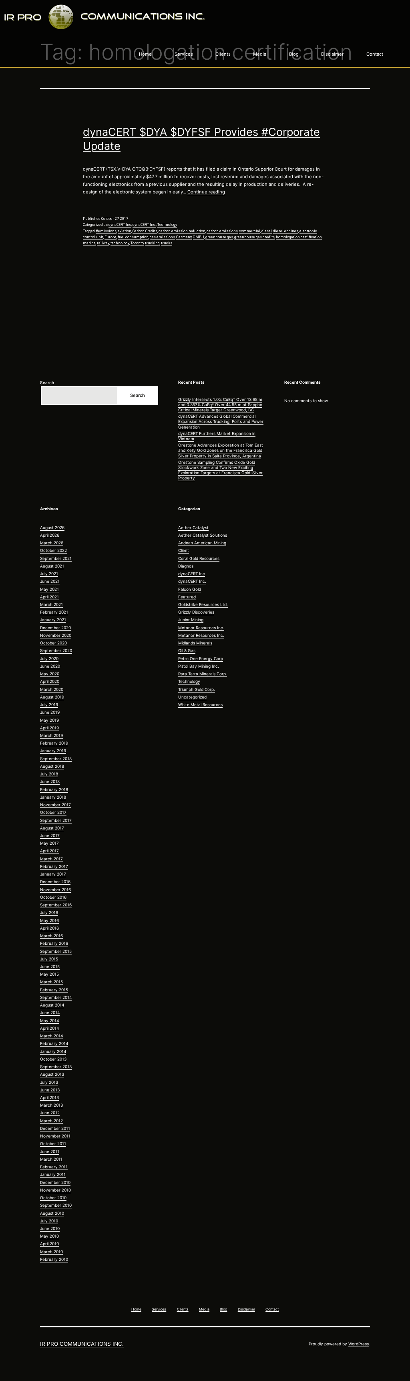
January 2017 (53, 874)
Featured (187, 596)
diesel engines (285, 231)
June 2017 (50, 835)
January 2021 (53, 619)
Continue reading (206, 192)
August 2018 (52, 766)
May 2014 (49, 1020)
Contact (374, 54)
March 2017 (51, 858)
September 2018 (56, 758)
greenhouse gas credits (254, 237)
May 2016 (49, 920)
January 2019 (53, 750)
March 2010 (51, 1251)
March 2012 (51, 1120)
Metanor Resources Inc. (201, 627)
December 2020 (55, 627)
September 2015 (56, 951)
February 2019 (54, 743)
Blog (294, 54)
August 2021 (52, 566)
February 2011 (54, 1166)
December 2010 (55, 1182)
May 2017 (49, 843)
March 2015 (51, 981)
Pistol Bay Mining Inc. (198, 666)
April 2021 (49, 596)
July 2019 (49, 704)
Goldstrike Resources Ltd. (203, 604)
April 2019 (49, 727)
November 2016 (55, 889)
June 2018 (50, 781)
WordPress (358, 1343)
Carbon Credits (145, 231)
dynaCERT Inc (120, 225)
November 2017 (55, 804)
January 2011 (53, 1174)
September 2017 (56, 820)
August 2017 (52, 827)
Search (47, 382)
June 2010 (50, 1228)
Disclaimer (332, 54)
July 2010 (49, 1220)
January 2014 (53, 1051)
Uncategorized (192, 697)
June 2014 (50, 1012)
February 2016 (54, 943)
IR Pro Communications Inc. (82, 1344)
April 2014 (49, 1028)
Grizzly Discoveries (196, 612)
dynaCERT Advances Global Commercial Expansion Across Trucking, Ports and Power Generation (220, 421)
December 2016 (55, 881)
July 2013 (49, 1082)
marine (89, 243)
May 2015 (49, 974)
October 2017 (53, 812)
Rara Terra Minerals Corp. (202, 673)
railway (103, 243)
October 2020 (53, 642)
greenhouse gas (219, 237)
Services (184, 54)
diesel (266, 231)
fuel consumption (133, 237)
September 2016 (56, 904)
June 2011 (49, 1151)
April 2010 (49, 1243)
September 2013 (56, 1066)
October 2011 (53, 1143)
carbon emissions (222, 231)
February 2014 (54, 1043)
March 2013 (51, 1105)
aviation (124, 231)
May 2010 (49, 1236)
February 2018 (54, 789)
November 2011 (55, 1135)
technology (120, 243)
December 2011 (55, 1128)
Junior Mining (190, 619)
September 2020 (56, 650)
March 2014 (51, 1035)
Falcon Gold (189, 589)
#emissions (106, 231)
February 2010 (54, 1259)
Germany (184, 237)
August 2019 (52, 697)
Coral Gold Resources (198, 558)
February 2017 (54, 866)
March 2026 (51, 542)
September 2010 (56, 1205)
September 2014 (56, 997)
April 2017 (49, 850)
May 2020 (49, 673)
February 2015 (54, 989)
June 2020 (50, 666)
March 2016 (51, 935)
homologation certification (299, 237)
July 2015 (49, 958)
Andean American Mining (202, 542)
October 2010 (53, 1197)
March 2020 (51, 689)
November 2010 (55, 1190)
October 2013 (53, 1059)
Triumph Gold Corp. (196, 689)
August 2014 (52, 1005)
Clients (223, 54)
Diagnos (185, 566)
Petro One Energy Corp (200, 658)
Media (259, 54)
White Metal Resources (200, 704)
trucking (152, 243)
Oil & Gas (186, 650)
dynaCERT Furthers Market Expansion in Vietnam (216, 436)
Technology (167, 225)
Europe (111, 237)
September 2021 (56, 558)
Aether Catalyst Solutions (202, 535)
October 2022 (53, 550)
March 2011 (51, 1159)
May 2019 (49, 720)
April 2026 (49, 535)
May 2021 (49, 589)
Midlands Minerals (195, 642)
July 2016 (49, 912)
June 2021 (50, 581)
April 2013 (49, 1097)
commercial (249, 231)
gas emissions (162, 237)
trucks (166, 243)
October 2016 (53, 897)
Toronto (137, 243)
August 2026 (52, 527)
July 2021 (49, 573)
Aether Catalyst (193, 527)
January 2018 (53, 797)
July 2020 (49, 658)
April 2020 (49, 681)
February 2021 (54, 612)
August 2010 (52, 1213)
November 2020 (55, 635)
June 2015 (50, 966)
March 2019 (51, 735)
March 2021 (51, 604)
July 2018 (49, 773)
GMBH (198, 237)
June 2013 (50, 1089)
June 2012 (50, 1112)
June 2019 (50, 712)
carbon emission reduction (182, 231)
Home (145, 54)
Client (183, 550)
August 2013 (52, 1074)
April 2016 (49, 928)
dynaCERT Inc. (144, 225)
